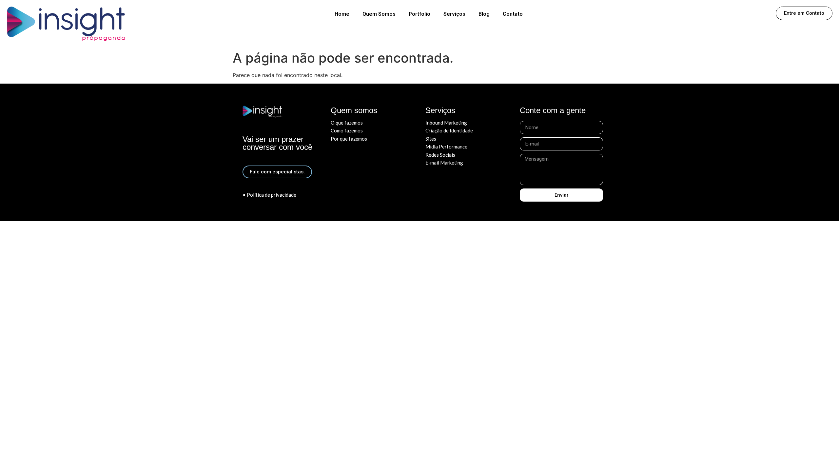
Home (342, 14)
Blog (484, 14)
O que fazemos (347, 123)
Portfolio (419, 14)
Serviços (454, 14)
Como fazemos (347, 130)
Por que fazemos (349, 139)
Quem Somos (379, 14)
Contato (513, 14)
